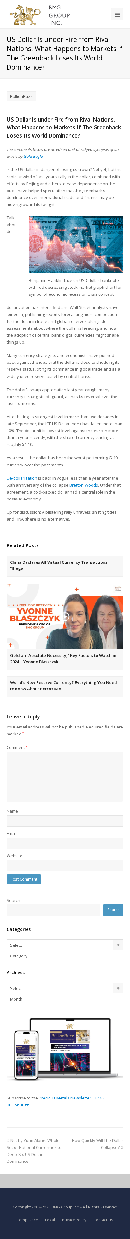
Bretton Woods (83, 485)
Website (14, 856)
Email (12, 833)
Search (13, 900)
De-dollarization (22, 478)
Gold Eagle (33, 156)
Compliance (27, 1220)
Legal (50, 1220)
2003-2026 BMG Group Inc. (56, 1207)
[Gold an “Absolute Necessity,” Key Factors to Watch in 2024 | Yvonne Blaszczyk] (65, 616)
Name (12, 811)
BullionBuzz (21, 96)
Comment (17, 747)
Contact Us (103, 1220)
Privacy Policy (74, 1220)
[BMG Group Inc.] (40, 14)
